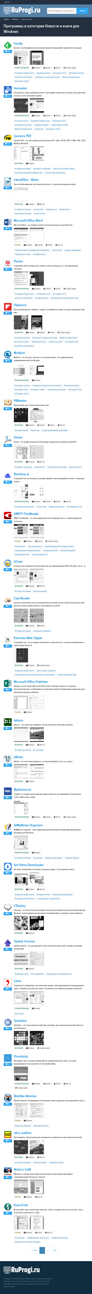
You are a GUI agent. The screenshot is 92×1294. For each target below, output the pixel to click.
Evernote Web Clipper (28, 638)
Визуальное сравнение (23, 1126)
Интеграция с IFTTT (59, 73)
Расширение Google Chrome (24, 73)
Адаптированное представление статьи (64, 298)
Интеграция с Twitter (22, 81)
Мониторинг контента (41, 1126)
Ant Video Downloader (29, 865)
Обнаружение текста (39, 342)
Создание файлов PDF (39, 555)
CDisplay (20, 906)
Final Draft (21, 1205)
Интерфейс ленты (39, 254)
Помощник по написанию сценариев (27, 1242)
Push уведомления (37, 974)
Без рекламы (37, 858)
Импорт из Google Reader (71, 77)
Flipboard (20, 305)
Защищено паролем (72, 858)
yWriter (18, 757)
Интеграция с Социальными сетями (47, 77)
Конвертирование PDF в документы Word (59, 547)
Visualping (21, 1056)
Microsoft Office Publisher (31, 682)
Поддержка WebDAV (41, 125)
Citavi (17, 981)
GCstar (18, 562)
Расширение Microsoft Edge (67, 675)
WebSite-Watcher (25, 1096)
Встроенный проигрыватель (62, 895)
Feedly (18, 43)
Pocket (18, 261)
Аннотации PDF (39, 467)
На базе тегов (41, 507)
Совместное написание (60, 1238)
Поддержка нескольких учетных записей (47, 386)
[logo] (22, 11)
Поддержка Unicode (56, 1163)
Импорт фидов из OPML (60, 125)
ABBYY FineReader (26, 514)
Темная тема (39, 129)
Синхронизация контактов (57, 390)
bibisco (18, 720)
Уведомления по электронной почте (59, 974)
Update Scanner (24, 941)
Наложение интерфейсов (42, 631)
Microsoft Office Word (28, 221)
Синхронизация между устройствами (54, 430)
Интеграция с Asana (22, 394)
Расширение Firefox (43, 73)
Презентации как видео (23, 214)
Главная (6, 19)
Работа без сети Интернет (23, 77)
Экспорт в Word (39, 214)
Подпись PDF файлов (67, 551)
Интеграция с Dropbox (22, 386)
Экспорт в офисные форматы (55, 173)
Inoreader (20, 88)
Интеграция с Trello (75, 390)
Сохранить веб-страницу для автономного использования (35, 675)
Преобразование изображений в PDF (27, 551)
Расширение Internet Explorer (25, 899)
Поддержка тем (51, 209)
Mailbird (19, 353)
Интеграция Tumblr (71, 342)
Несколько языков (21, 121)
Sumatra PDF (22, 136)
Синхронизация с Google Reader (48, 899)
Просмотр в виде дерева (53, 858)
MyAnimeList (22, 790)
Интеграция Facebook (76, 73)
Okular (18, 437)
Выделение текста (75, 467)
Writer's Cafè (22, 1170)
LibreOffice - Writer (26, 180)
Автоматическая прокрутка (24, 346)
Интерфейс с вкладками (41, 169)
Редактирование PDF (22, 555)
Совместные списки (55, 342)
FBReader (20, 401)
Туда (55, 1250)
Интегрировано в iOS (74, 507)
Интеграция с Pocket (53, 129)
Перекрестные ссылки (22, 254)
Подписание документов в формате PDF (28, 173)
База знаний (19, 1014)
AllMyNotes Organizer (28, 825)
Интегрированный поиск (23, 125)
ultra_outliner (23, 1133)
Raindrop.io (21, 474)
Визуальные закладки (56, 507)
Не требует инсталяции (23, 169)
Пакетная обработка (35, 547)
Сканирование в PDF (50, 551)
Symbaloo (20, 1021)
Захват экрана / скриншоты (46, 671)
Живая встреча (65, 209)
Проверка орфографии (72, 250)
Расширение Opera (41, 298)
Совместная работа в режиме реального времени (32, 250)
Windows (15, 19)
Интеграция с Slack (21, 390)
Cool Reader (22, 598)
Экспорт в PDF (38, 209)
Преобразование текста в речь (38, 1238)
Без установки (38, 750)
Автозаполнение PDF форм (57, 467)
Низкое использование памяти (64, 169)
